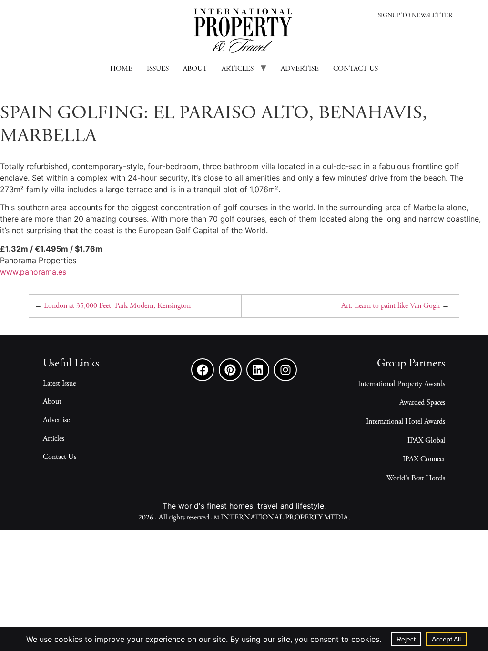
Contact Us (59, 457)
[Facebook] (202, 369)
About (195, 68)
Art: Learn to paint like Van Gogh (390, 306)
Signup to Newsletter (415, 16)
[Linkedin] (257, 369)
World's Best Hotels (415, 478)
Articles (238, 68)
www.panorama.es (33, 271)
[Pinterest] (230, 369)
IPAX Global (426, 441)
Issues (158, 68)
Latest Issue (59, 383)
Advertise (300, 68)
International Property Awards (401, 384)
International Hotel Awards (405, 422)
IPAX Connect (424, 459)
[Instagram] (285, 369)
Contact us (355, 68)
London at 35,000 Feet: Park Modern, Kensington (117, 306)
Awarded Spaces (422, 403)
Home (121, 68)
